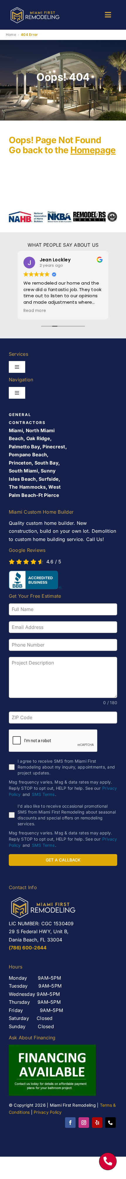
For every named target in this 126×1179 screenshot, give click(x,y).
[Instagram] (84, 1122)
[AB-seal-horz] (35, 580)
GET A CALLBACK (63, 859)
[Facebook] (70, 1122)
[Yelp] (97, 1122)
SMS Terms (43, 794)
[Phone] (110, 1122)
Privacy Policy (48, 1112)
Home (11, 34)
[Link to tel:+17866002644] (108, 1161)
